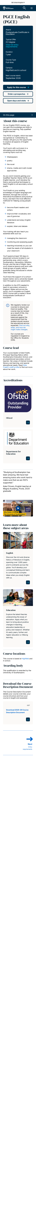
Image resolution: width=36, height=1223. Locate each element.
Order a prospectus (16, 94)
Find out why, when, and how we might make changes (20, 327)
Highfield (25, 659)
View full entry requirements (12, 46)
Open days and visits (16, 101)
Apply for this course (16, 87)
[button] (18, 115)
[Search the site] (24, 8)
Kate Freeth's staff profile (15, 366)
